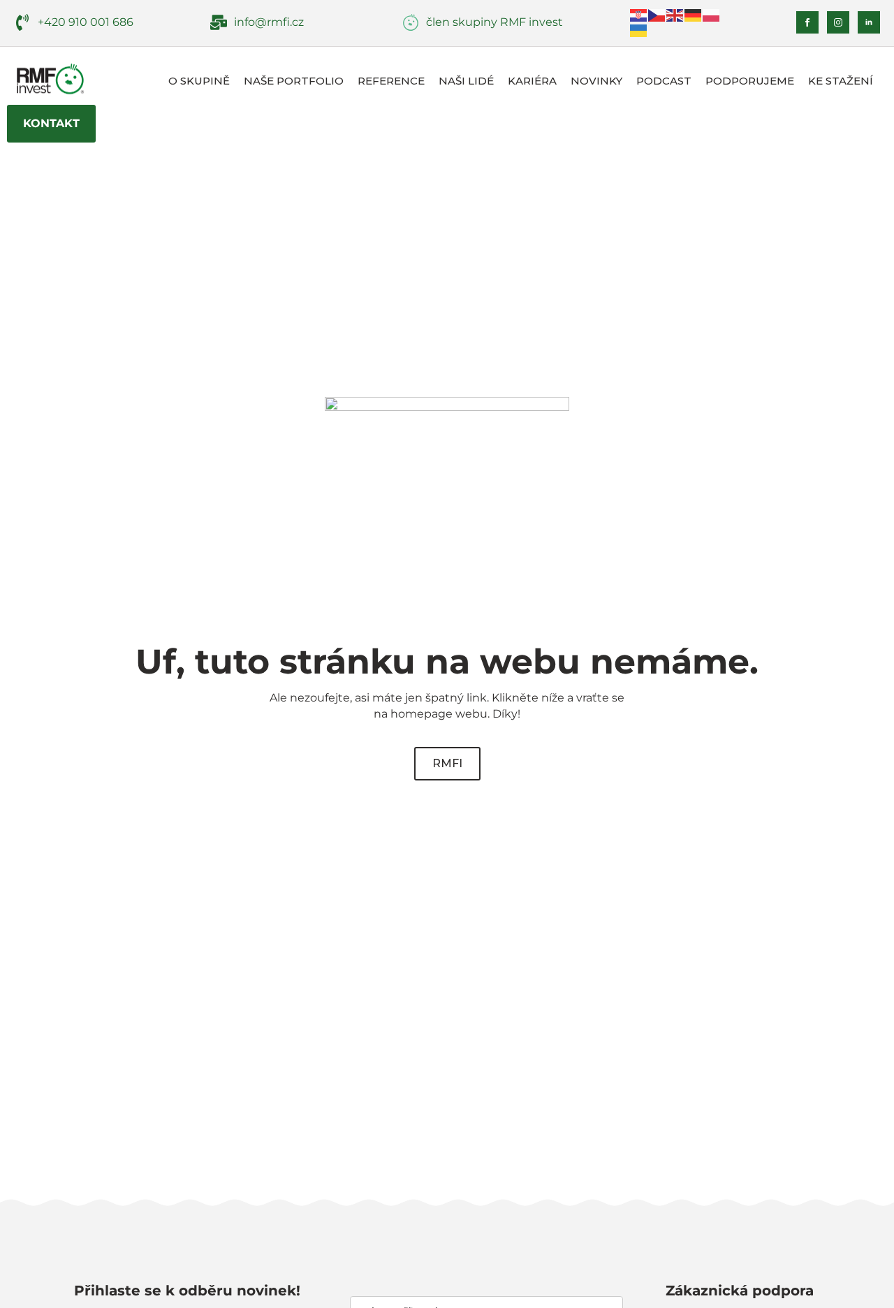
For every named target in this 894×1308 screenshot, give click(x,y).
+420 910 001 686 (85, 22)
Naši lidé (466, 80)
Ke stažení (840, 80)
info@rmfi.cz (269, 22)
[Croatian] (639, 14)
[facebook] (807, 22)
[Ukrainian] (639, 29)
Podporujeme (749, 80)
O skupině (199, 80)
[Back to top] (859, 1273)
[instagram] (838, 22)
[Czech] (657, 14)
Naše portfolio (294, 80)
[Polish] (712, 14)
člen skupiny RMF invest (494, 22)
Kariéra (532, 80)
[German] (693, 14)
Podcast (663, 80)
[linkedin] (869, 22)
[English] (675, 14)
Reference (391, 80)
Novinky (596, 80)
